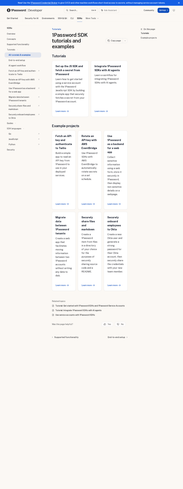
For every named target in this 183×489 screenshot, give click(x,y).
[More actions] (125, 40)
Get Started (12, 18)
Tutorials (145, 33)
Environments (48, 18)
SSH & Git (62, 18)
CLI (72, 18)
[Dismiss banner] (179, 3)
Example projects (149, 38)
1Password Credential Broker (44, 3)
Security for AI (31, 18)
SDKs (79, 18)
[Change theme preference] (174, 10)
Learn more (60, 111)
